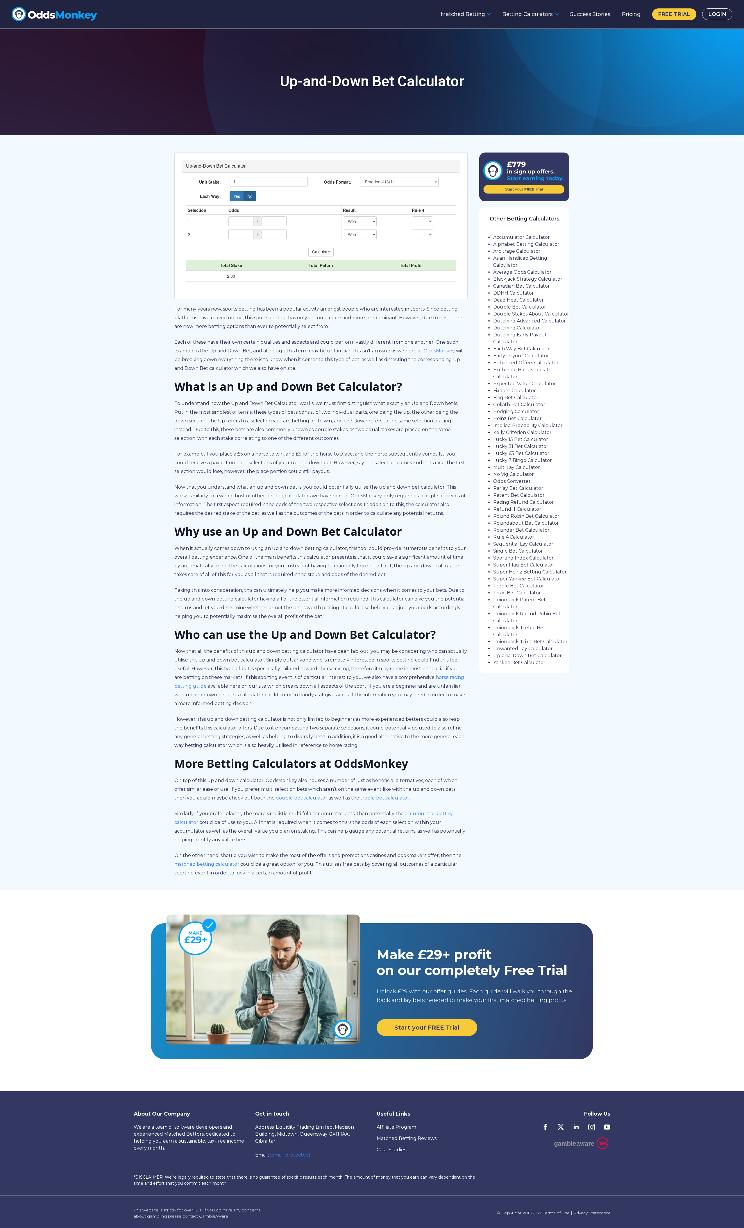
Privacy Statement (591, 1213)
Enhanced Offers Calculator (526, 362)
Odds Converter (512, 481)
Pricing (631, 14)
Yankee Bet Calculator (519, 662)
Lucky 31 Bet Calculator (520, 446)
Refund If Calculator (517, 509)
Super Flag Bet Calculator (523, 565)
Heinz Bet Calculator (517, 418)
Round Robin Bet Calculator (526, 516)
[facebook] (545, 1127)
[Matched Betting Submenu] (491, 14)
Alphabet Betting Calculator (526, 244)
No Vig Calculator (513, 474)
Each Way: (210, 196)
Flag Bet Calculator (516, 397)
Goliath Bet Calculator (519, 404)
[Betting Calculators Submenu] (558, 14)
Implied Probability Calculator (528, 425)
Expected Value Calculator (524, 383)
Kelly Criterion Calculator (522, 432)
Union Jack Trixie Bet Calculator (530, 641)
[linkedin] (576, 1127)
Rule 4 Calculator (513, 537)
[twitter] (560, 1127)
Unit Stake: (210, 182)
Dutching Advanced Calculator (529, 321)
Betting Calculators (527, 14)
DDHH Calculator (513, 293)
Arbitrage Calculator (517, 251)
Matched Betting (463, 14)
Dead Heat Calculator (518, 300)
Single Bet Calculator (518, 551)
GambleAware (213, 1216)
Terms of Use (556, 1213)
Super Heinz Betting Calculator (530, 572)
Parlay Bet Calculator (518, 488)
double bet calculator (301, 798)
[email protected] (290, 1155)
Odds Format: (337, 182)
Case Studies (391, 1149)
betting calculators (288, 496)
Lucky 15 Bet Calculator (520, 439)
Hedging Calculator (516, 411)
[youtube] (607, 1127)
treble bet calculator (384, 798)
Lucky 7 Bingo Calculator (522, 460)
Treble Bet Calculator (518, 586)
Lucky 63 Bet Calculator (521, 453)
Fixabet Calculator (514, 390)
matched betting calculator (206, 864)
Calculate (321, 251)
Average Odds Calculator (522, 272)
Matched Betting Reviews (407, 1138)
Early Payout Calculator (521, 355)
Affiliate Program (396, 1127)
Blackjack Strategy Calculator (527, 279)
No (250, 196)
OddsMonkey (439, 351)
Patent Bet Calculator (519, 495)
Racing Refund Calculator (523, 502)
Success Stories (590, 14)
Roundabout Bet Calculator (526, 523)
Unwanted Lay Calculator (523, 648)
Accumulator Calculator (521, 237)
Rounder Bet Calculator (521, 530)
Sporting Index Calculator (523, 558)
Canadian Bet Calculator (521, 286)
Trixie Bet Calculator (517, 593)
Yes (236, 196)
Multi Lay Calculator (516, 467)
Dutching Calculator (517, 328)
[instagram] (591, 1127)
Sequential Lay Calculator (523, 544)
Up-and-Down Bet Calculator (527, 655)
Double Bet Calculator (519, 307)
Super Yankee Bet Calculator (527, 579)
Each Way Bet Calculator (522, 349)
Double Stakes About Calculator (531, 314)
